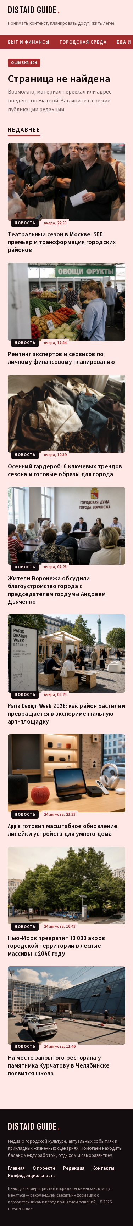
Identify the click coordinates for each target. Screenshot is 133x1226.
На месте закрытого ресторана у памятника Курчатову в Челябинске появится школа (59, 1065)
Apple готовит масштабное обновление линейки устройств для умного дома (62, 829)
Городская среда (83, 42)
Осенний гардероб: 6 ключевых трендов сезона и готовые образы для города (65, 470)
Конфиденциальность (32, 1176)
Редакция (73, 1168)
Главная (16, 1168)
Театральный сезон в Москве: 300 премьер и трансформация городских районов (62, 241)
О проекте (44, 1168)
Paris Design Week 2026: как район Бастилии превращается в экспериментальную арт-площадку (66, 713)
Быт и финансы (29, 42)
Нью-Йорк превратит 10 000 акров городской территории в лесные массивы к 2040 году (56, 945)
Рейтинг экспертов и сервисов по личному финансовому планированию (61, 357)
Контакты (103, 1168)
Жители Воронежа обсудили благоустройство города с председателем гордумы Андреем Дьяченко (57, 589)
